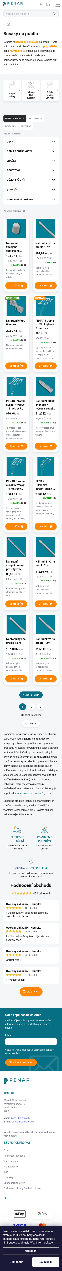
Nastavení (31, 1250)
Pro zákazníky (10, 1166)
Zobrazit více (31, 991)
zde (50, 1242)
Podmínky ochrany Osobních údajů (22, 1188)
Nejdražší (10, 126)
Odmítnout (16, 1262)
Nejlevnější (35, 118)
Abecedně (26, 126)
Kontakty (8, 1177)
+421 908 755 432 (20, 1118)
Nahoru (33, 723)
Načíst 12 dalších (31, 695)
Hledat (54, 14)
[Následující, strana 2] (31, 706)
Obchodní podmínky (14, 1183)
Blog (5, 1172)
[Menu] (57, 4)
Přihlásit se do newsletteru (21, 1062)
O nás (6, 1150)
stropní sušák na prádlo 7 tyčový (32, 793)
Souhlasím (46, 1262)
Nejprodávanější (14, 118)
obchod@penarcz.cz (23, 1121)
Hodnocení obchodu (31, 885)
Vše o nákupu (10, 1161)
